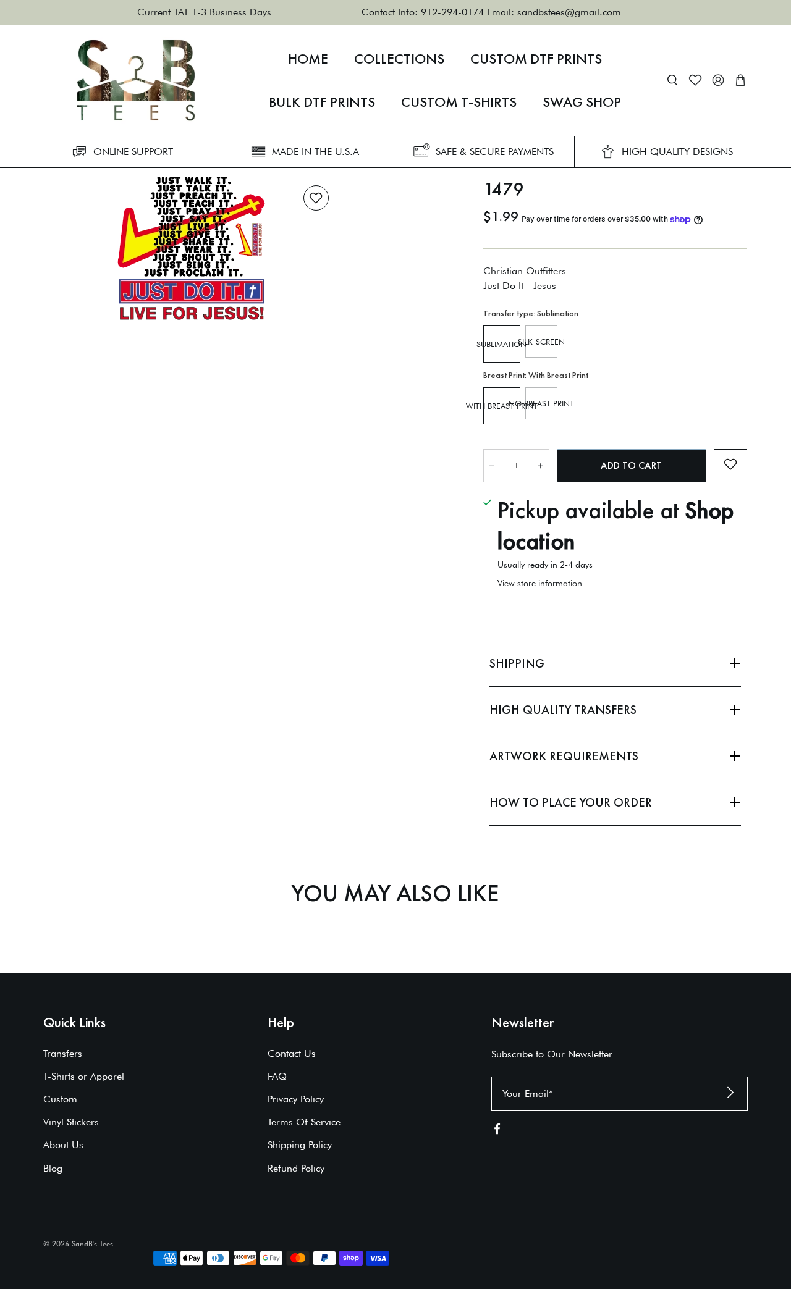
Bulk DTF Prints (322, 102)
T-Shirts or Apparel (83, 1076)
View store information (539, 583)
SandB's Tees (92, 1243)
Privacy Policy (296, 1099)
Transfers (62, 1053)
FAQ (277, 1076)
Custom (60, 1099)
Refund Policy (296, 1168)
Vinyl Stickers (71, 1122)
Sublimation (502, 344)
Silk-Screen (541, 341)
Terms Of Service (304, 1122)
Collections (399, 58)
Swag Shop (582, 102)
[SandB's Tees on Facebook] (497, 1131)
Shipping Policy (300, 1145)
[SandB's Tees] (136, 80)
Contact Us (292, 1053)
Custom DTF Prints (536, 58)
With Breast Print (502, 406)
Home (308, 58)
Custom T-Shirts (459, 102)
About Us (63, 1145)
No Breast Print (541, 403)
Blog (52, 1168)
